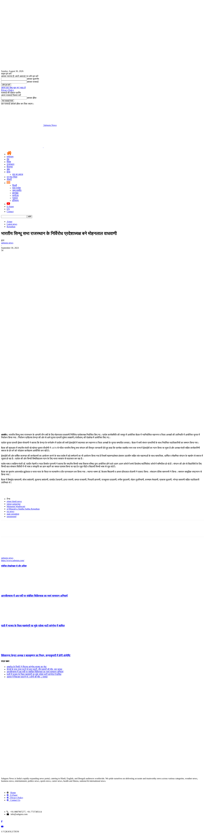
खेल (8, 169)
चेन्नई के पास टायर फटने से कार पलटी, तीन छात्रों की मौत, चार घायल (34, 669)
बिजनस (10, 167)
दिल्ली (14, 185)
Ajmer (9, 221)
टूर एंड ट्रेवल (12, 177)
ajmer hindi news (14, 501)
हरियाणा (15, 200)
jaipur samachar (13, 504)
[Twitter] (15, 296)
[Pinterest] (25, 296)
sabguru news (7, 243)
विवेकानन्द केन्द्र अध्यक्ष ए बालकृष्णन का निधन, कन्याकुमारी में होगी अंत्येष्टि (35, 655)
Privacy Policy (7, 90)
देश (8, 159)
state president (13, 514)
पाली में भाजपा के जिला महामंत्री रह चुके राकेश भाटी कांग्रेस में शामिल (33, 625)
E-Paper (10, 206)
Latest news (12, 224)
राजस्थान (10, 164)
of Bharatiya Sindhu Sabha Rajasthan (23, 509)
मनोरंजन (10, 157)
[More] (46, 296)
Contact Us (15, 800)
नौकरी (9, 179)
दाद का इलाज (17, 174)
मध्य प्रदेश (16, 188)
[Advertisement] (102, 272)
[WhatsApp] (35, 296)
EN (8, 209)
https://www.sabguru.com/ (12, 560)
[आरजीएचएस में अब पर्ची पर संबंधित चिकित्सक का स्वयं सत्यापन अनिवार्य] (16, 590)
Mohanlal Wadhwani (16, 506)
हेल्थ (8, 172)
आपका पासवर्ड (32, 82)
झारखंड (15, 193)
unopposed (11, 516)
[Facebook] (5, 296)
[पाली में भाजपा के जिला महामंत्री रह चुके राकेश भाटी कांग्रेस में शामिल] (16, 620)
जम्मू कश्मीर (16, 190)
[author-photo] (8, 555)
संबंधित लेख (6, 566)
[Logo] (22, 147)
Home (13, 792)
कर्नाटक (15, 195)
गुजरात (15, 198)
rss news (10, 511)
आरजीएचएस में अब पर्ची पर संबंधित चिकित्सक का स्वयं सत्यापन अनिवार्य (34, 595)
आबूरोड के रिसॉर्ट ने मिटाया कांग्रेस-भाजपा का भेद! (27, 667)
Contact (10, 211)
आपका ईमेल (31, 98)
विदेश (9, 162)
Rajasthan (11, 226)
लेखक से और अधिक (19, 566)
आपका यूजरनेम (33, 79)
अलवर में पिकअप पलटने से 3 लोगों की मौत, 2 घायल (27, 677)
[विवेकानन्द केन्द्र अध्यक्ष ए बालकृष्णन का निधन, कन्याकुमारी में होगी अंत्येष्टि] (16, 650)
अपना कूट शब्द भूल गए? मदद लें (13, 87)
